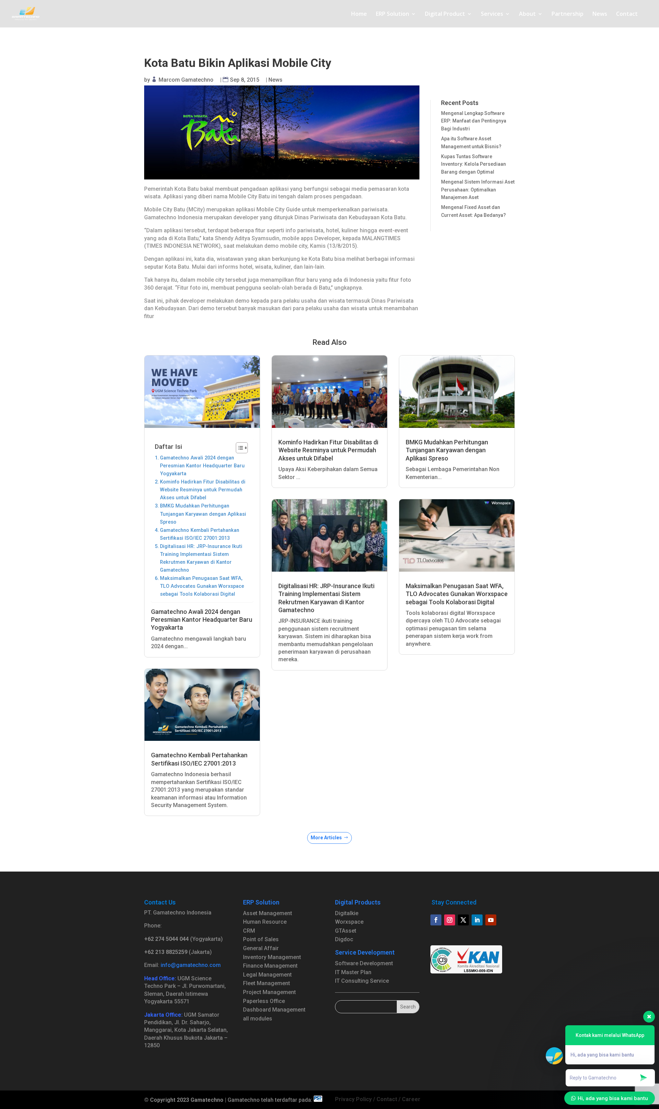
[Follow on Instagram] (449, 919)
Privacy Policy (353, 1099)
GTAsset (345, 930)
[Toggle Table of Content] (238, 448)
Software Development (364, 963)
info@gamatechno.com (191, 965)
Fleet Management (266, 983)
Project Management (269, 992)
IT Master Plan (353, 972)
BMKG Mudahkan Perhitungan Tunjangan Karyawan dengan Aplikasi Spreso (203, 514)
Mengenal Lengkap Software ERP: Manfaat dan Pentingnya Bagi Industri (473, 120)
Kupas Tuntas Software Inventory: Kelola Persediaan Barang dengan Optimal (473, 164)
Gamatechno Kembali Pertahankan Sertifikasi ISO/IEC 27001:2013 (199, 534)
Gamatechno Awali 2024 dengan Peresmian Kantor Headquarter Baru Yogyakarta (202, 466)
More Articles (326, 837)
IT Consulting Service (362, 981)
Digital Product (445, 14)
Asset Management (267, 913)
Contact (627, 14)
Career (411, 1099)
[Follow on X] (463, 919)
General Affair (261, 948)
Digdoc (344, 939)
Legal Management (267, 974)
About (527, 14)
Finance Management (270, 965)
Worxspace (349, 922)
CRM (249, 930)
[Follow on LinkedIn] (477, 919)
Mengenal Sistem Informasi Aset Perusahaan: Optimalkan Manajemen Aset (478, 189)
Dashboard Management (274, 1009)
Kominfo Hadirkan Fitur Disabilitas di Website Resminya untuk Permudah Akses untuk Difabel (202, 490)
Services (492, 14)
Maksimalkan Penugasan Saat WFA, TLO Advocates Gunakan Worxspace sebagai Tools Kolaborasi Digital (202, 586)
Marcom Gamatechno (186, 80)
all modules (257, 1018)
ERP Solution (392, 14)
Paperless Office (264, 1001)
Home (359, 14)
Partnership (567, 14)
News (599, 14)
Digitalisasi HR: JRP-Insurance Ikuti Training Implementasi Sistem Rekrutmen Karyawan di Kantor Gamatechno (201, 558)
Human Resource (265, 922)
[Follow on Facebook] (435, 919)
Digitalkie (346, 913)
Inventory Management (272, 957)
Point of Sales (261, 939)
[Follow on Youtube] (490, 919)
